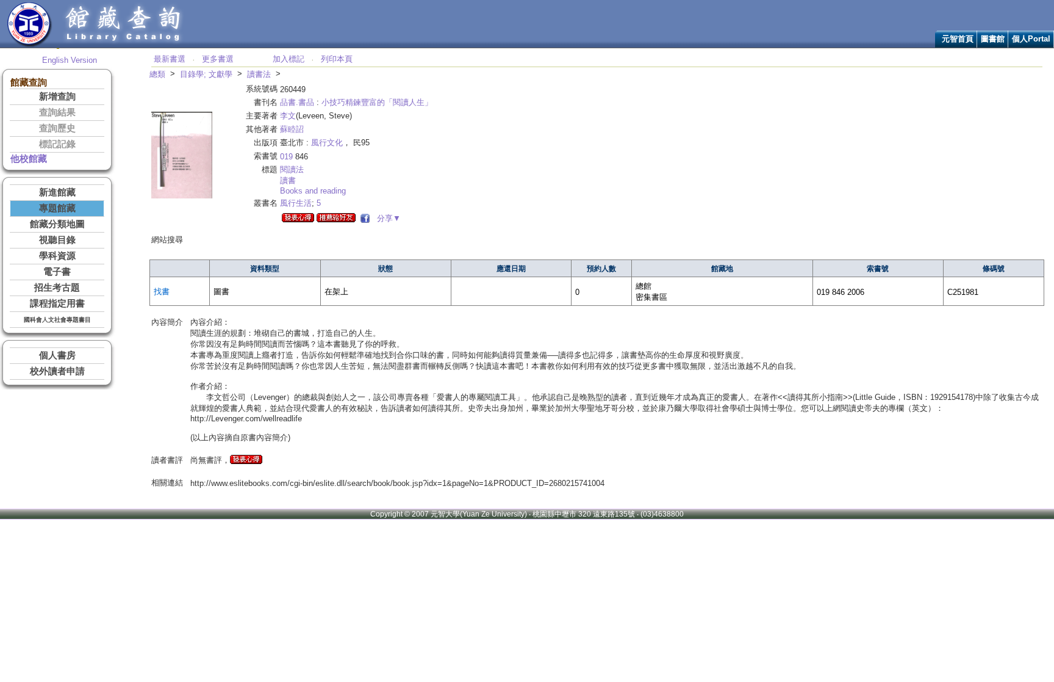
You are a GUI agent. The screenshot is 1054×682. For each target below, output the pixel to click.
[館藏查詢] (123, 44)
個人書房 (57, 355)
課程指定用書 (57, 303)
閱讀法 (292, 169)
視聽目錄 (57, 240)
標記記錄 (57, 144)
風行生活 (296, 203)
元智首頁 (957, 38)
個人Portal (1031, 38)
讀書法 (259, 74)
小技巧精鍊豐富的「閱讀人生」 (376, 102)
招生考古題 (57, 287)
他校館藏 (28, 159)
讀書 (288, 180)
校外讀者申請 (57, 371)
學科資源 (57, 256)
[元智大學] (29, 44)
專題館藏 (57, 208)
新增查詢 (57, 96)
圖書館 (993, 38)
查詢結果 (57, 112)
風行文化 (327, 142)
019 (286, 156)
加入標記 (288, 58)
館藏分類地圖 (57, 224)
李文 (288, 115)
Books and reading (313, 190)
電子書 (57, 272)
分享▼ (386, 218)
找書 (162, 291)
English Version (69, 60)
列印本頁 (337, 58)
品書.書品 (297, 102)
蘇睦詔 (292, 129)
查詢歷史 (57, 128)
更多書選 (218, 58)
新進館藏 (57, 192)
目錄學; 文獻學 (206, 74)
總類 (157, 74)
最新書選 (169, 58)
